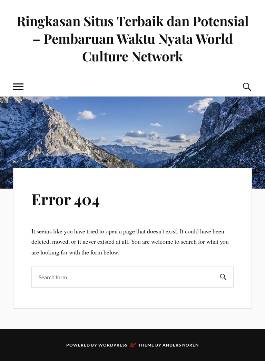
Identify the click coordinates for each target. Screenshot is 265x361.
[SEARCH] (223, 277)
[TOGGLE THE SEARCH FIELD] (247, 86)
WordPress (112, 345)
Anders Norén (181, 345)
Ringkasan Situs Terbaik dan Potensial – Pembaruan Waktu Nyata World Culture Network (133, 38)
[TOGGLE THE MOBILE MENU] (18, 86)
